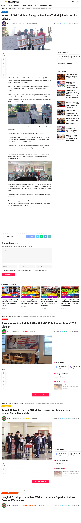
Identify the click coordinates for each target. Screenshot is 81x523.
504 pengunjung (41, 505)
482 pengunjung (33, 23)
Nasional (24, 295)
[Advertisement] (29, 63)
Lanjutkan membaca (40, 395)
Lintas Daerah (6, 295)
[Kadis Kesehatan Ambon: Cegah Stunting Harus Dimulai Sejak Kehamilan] (61, 77)
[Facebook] (62, 57)
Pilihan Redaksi (13, 492)
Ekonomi (24, 293)
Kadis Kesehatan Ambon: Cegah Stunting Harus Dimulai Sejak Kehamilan (72, 76)
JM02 (8, 331)
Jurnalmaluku (59, 377)
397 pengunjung (32, 331)
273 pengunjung (34, 418)
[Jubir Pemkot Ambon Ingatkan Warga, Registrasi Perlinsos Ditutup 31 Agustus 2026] (61, 84)
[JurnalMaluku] (11, 1)
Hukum (63, 295)
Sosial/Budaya (6, 297)
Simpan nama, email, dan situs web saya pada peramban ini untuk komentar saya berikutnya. (25, 270)
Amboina (64, 293)
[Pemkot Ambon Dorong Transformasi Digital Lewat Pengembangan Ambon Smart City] (61, 129)
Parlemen (5, 11)
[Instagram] (74, 57)
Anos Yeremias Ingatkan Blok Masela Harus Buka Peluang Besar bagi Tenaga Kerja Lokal (29, 301)
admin (8, 23)
